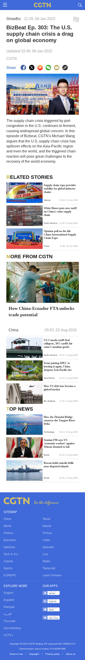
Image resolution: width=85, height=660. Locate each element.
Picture (47, 533)
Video (46, 540)
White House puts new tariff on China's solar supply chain (60, 212)
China (7, 519)
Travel (46, 519)
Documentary (12, 628)
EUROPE (10, 575)
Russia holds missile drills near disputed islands (59, 464)
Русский (9, 621)
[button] (12, 109)
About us (70, 654)
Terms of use (17, 654)
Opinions (9, 547)
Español (9, 600)
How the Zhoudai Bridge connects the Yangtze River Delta (59, 420)
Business (10, 540)
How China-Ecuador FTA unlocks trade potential (41, 311)
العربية (8, 614)
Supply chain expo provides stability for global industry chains (60, 189)
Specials (48, 547)
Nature (47, 526)
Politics (8, 533)
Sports (8, 568)
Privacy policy (53, 654)
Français (9, 607)
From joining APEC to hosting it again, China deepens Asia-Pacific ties (58, 367)
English (8, 593)
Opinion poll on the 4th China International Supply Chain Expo (60, 235)
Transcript (49, 568)
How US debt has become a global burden (59, 387)
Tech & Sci (11, 554)
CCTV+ (8, 635)
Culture (8, 561)
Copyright (34, 654)
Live (45, 554)
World (7, 526)
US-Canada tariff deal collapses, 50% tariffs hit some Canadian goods (58, 344)
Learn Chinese (52, 575)
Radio (46, 561)
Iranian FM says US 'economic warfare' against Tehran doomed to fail (59, 443)
